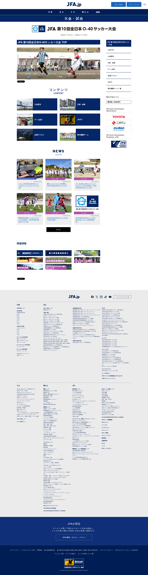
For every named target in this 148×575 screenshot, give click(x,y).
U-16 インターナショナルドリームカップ (83, 325)
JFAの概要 (104, 392)
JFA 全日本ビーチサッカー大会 (109, 370)
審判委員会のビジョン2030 (50, 390)
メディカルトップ (47, 442)
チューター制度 (47, 429)
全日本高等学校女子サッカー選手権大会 (112, 325)
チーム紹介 (111, 69)
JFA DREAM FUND (106, 413)
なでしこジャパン (21, 328)
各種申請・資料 (47, 427)
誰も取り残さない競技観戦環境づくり (81, 422)
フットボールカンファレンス (50, 419)
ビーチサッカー (21, 346)
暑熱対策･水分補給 (48, 445)
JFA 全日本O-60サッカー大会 (109, 343)
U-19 (18, 317)
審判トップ (46, 389)
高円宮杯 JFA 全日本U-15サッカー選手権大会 (84, 329)
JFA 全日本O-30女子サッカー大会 (110, 311)
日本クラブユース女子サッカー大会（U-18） (113, 330)
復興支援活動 (75, 439)
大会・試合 (74, 18)
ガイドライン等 (47, 439)
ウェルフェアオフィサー (49, 491)
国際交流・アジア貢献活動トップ (80, 448)
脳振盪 (45, 444)
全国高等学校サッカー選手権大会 (81, 316)
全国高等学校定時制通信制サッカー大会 (83, 320)
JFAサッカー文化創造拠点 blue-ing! (111, 376)
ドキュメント (105, 430)
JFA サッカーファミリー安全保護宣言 (52, 468)
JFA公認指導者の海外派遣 (49, 436)
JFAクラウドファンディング (50, 505)
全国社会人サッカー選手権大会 (51, 326)
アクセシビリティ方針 (28, 550)
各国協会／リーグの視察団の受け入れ (81, 459)
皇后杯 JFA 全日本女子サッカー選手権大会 (112, 310)
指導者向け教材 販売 (48, 422)
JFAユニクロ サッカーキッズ (24, 392)
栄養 (44, 456)
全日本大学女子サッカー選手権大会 (111, 315)
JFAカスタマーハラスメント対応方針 (126, 550)
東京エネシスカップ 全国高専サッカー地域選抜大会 (56, 346)
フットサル (104, 425)
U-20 (18, 329)
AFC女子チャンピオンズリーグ (109, 332)
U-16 (18, 322)
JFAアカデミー (76, 409)
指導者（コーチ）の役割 (49, 408)
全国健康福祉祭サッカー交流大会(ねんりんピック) (114, 346)
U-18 (18, 319)
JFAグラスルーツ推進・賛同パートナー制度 (28, 416)
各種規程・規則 (105, 397)
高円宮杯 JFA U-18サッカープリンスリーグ (83, 313)
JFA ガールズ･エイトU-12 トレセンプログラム (84, 401)
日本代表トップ (21, 308)
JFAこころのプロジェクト (78, 429)
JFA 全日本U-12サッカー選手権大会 (82, 342)
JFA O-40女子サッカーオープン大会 (111, 313)
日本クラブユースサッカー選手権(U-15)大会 (84, 334)
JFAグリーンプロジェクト (78, 420)
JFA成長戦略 (105, 396)
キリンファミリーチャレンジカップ (26, 399)
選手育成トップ (76, 389)
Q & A (103, 443)
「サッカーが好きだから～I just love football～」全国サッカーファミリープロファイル (29, 413)
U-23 (18, 314)
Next (97, 63)
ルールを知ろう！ (106, 373)
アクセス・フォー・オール (108, 409)
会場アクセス (112, 75)
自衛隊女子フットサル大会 (108, 354)
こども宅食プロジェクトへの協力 (80, 441)
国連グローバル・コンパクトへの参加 (81, 444)
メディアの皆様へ (70, 553)
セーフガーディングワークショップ (52, 496)
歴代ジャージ (20, 355)
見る (62, 12)
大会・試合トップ (47, 308)
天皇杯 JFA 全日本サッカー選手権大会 (53, 314)
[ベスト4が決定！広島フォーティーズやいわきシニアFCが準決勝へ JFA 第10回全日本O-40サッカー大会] (58, 49)
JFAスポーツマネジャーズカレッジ (81, 434)
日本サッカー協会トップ (108, 389)
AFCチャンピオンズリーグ (50, 316)
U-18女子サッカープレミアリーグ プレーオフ (113, 320)
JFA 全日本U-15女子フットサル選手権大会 (112, 361)
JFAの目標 (104, 394)
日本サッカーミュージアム (108, 378)
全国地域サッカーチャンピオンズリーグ (53, 322)
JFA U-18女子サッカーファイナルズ (111, 316)
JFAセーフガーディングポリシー (51, 470)
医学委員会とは (47, 461)
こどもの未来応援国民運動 (79, 432)
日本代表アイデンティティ (23, 353)
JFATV (110, 82)
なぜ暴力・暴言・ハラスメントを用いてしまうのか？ (56, 475)
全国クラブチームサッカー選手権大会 (52, 324)
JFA (73, 385)
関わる (85, 12)
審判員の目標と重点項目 (49, 404)
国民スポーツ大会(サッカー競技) (51, 321)
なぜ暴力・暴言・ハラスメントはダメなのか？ (55, 477)
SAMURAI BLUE (21, 312)
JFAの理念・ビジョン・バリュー (74, 537)
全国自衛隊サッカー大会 (49, 329)
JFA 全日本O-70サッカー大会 (109, 345)
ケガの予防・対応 (47, 457)
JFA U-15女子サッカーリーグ (109, 323)
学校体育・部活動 (21, 407)
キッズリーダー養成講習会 (23, 406)
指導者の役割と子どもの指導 (50, 479)
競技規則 (45, 401)
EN (144, 4)
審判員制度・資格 (47, 396)
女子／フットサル (21, 342)
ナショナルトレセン (77, 394)
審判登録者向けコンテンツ (50, 399)
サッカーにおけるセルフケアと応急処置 (53, 459)
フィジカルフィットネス (49, 432)
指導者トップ (46, 407)
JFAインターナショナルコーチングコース (53, 438)
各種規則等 (104, 440)
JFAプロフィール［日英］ (108, 414)
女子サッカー (105, 422)
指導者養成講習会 (47, 415)
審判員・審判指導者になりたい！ (51, 394)
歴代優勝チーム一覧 (114, 88)
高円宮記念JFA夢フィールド (79, 413)
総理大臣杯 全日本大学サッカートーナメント (54, 334)
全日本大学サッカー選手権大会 (51, 333)
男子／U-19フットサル (22, 340)
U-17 (18, 320)
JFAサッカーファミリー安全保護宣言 (81, 425)
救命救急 (45, 447)
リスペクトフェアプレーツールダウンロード (54, 499)
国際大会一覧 (46, 310)
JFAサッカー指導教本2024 (50, 420)
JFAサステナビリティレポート (80, 442)
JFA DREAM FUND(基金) (49, 508)
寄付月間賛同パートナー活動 (79, 446)
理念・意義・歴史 (47, 424)
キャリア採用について (85, 553)
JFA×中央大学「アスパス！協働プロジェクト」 (84, 427)
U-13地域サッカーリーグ (79, 333)
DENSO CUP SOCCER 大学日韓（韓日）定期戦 (55, 340)
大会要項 (111, 56)
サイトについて (15, 550)
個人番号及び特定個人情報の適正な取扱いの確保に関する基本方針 (77, 550)
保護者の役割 (46, 480)
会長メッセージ (105, 390)
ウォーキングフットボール (23, 401)
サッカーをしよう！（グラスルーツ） (26, 389)
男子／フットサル (21, 338)
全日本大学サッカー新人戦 (50, 336)
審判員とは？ (46, 392)
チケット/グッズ (134, 4)
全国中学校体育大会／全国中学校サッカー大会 (84, 331)
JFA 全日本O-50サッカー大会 (109, 341)
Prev (20, 63)
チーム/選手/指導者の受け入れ (79, 457)
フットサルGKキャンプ (78, 402)
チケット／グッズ (106, 435)
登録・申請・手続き (107, 399)
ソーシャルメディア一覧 (122, 297)
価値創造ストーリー (107, 404)
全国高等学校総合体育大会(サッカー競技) (83, 318)
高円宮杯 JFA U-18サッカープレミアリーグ (83, 311)
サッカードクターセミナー (50, 449)
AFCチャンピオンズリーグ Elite (51, 317)
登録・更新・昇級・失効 (49, 426)
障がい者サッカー (21, 409)
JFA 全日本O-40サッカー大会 (109, 339)
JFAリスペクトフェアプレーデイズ (52, 489)
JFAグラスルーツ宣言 (22, 390)
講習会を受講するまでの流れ (50, 414)
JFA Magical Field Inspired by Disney (26, 394)
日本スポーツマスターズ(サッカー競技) (53, 331)
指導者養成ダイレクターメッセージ (52, 410)
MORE (58, 230)
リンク (103, 445)
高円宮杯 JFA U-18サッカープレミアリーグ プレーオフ (86, 315)
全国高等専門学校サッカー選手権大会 (52, 345)
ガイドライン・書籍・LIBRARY (51, 462)
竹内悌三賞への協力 (77, 430)
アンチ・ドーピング (48, 452)
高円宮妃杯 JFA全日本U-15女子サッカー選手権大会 (115, 322)
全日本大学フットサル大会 (108, 356)
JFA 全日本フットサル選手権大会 (110, 351)
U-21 (18, 315)
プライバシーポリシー (106, 550)
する (73, 12)
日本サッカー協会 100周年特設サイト (111, 408)
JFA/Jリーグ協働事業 (77, 414)
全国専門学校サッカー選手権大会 (51, 348)
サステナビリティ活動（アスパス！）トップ (83, 418)
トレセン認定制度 (76, 392)
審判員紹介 (46, 397)
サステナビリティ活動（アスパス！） (111, 406)
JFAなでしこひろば (21, 395)
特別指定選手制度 (76, 406)
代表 (50, 12)
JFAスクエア (20, 402)
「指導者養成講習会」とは (50, 412)
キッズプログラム (21, 404)
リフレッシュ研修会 (48, 417)
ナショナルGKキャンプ (78, 397)
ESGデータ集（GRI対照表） (109, 402)
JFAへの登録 (119, 4)
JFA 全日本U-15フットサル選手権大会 (111, 359)
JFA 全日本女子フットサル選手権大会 (111, 352)
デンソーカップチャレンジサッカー (52, 338)
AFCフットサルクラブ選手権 (109, 366)
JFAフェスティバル (21, 411)
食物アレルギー (47, 454)
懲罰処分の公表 (47, 503)
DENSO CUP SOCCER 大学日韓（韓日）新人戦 (55, 341)
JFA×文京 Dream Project (108, 411)
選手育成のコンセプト (77, 390)
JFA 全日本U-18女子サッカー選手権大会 (112, 318)
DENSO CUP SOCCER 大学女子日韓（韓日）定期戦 (56, 343)
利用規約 (39, 550)
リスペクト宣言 (47, 467)
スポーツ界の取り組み (48, 487)
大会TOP (111, 50)
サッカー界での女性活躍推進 (79, 424)
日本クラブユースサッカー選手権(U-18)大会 (84, 322)
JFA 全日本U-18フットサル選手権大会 (111, 357)
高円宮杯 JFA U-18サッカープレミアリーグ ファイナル (86, 310)
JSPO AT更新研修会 (48, 450)
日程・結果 (111, 63)
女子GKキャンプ (76, 399)
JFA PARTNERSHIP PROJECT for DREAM (54, 510)
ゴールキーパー (47, 431)
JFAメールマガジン (106, 448)
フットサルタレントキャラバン (80, 404)
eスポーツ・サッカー (22, 351)
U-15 (18, 323)
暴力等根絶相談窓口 (48, 501)
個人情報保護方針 (49, 550)
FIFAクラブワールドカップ (50, 350)
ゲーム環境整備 (76, 408)
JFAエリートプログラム (78, 396)
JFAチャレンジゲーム (22, 397)
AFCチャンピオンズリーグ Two (51, 319)
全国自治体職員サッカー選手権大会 (52, 328)
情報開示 (104, 401)
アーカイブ (58, 553)
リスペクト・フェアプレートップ (51, 465)
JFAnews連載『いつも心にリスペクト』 (53, 482)
